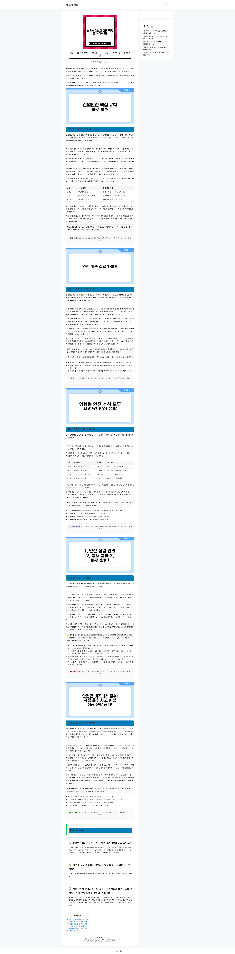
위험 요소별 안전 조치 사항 (77, 924)
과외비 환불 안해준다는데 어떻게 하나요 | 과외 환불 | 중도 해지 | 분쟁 (101, 939)
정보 (100, 937)
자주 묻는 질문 (72, 930)
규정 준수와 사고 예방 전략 (77, 928)
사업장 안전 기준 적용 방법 (77, 922)
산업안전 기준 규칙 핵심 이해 (77, 919)
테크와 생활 (72, 4)
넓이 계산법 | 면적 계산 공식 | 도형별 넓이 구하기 (101, 941)
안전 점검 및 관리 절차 (75, 926)
